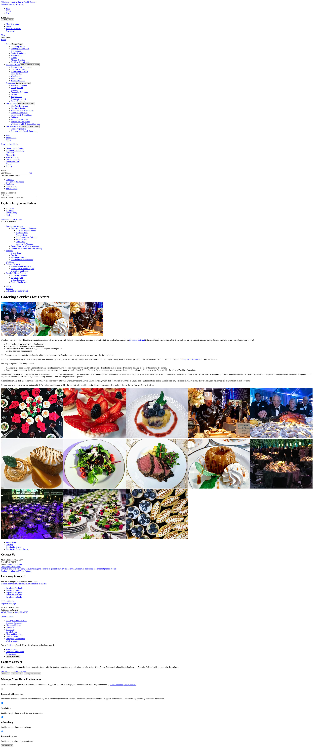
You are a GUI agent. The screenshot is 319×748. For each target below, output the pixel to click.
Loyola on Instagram (14, 592)
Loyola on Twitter (13, 590)
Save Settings (7, 746)
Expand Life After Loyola (30, 126)
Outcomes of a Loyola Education (24, 131)
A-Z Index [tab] (10, 31)
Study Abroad (16, 97)
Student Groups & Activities (22, 110)
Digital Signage (17, 278)
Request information (9, 584)
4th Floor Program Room (26, 230)
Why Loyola (16, 76)
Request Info (11, 137)
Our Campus (16, 51)
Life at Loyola (11, 103)
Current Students (12, 159)
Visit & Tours (16, 78)
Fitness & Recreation (19, 113)
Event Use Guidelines (19, 271)
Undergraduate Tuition (15, 182)
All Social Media (7, 601)
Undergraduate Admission (21, 67)
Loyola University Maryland (12, 4)
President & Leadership (20, 62)
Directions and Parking (15, 150)
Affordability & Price (19, 71)
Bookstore (10, 184)
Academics (10, 83)
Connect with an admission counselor (31, 584)
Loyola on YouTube (14, 595)
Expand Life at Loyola (26, 104)
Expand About (17, 44)
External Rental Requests (21, 266)
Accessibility (11, 654)
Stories (8, 215)
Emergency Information (15, 639)
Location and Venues (14, 226)
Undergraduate (17, 88)
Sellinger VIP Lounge (24, 244)
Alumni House (22, 235)
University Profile (18, 46)
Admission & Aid (13, 64)
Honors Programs (18, 101)
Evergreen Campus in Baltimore (23, 228)
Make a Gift (10, 155)
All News (10, 208)
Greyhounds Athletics (9, 144)
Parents (9, 166)
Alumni (9, 164)
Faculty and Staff (12, 162)
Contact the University (15, 148)
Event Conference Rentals (11, 219)
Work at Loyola (12, 157)
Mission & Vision (18, 60)
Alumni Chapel (22, 233)
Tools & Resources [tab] (13, 29)
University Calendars (19, 275)
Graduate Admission (19, 69)
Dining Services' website (190, 359)
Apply (8, 11)
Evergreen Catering (137, 340)
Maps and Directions (14, 634)
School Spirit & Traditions (21, 115)
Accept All (5, 674)
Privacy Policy (11, 649)
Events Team (16, 253)
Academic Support (18, 99)
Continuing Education (19, 92)
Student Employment (19, 282)
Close (3, 35)
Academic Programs (19, 85)
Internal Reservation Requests (22, 269)
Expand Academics (23, 83)
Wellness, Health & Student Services (25, 124)
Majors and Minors (13, 625)
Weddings (10, 262)
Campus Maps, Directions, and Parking (26, 248)
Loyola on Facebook (14, 588)
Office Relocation (18, 280)
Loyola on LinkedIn (14, 597)
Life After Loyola (13, 126)
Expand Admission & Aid (30, 65)
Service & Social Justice (20, 122)
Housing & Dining (18, 108)
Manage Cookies (13, 656)
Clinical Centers (12, 636)
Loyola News (11, 632)
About (8, 44)
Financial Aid (16, 74)
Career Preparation (18, 129)
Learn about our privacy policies (13, 671)
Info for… (7, 17)
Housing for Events (18, 257)
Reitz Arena (20, 242)
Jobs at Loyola (11, 188)
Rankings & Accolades (20, 49)
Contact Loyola (7, 616)
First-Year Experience (19, 106)
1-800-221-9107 (21, 612)
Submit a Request (13, 264)
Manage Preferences (32, 674)
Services (9, 251)
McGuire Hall (21, 239)
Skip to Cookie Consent (27, 2)
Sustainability (16, 55)
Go (30, 173)
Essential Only (17, 674)
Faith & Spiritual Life (19, 119)
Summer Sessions (18, 80)
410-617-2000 (6, 612)
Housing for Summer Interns (22, 260)
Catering (14, 255)
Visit (8, 8)
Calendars (10, 153)
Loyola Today (11, 213)
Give (8, 13)
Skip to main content (9, 2)
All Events (10, 210)
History (14, 58)
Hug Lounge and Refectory (27, 237)
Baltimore (15, 117)
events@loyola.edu (14, 564)
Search (3, 40)
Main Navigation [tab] (12, 24)
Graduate (14, 90)
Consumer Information (15, 652)
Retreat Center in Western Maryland (25, 246)
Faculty (14, 94)
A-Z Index (10, 630)
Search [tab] (8, 26)
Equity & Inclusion (18, 53)
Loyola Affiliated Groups (16, 273)
